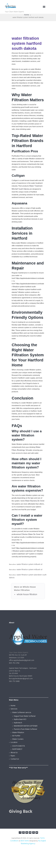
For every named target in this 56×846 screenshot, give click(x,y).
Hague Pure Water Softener (25, 716)
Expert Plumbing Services (19, 686)
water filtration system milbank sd (29, 564)
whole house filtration (27, 594)
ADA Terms (24, 840)
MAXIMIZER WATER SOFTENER (25, 726)
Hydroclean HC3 (20, 719)
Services (14, 709)
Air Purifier (16, 735)
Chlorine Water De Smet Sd (32, 534)
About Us (14, 752)
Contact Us (15, 759)
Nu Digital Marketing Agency (33, 842)
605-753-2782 (14, 663)
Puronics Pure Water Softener (25, 729)
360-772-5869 (14, 681)
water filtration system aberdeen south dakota (27, 576)
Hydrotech (18, 722)
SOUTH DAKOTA (18, 746)
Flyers (13, 755)
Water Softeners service (21, 712)
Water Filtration (18, 732)
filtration (16, 287)
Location (14, 742)
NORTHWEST (17, 749)
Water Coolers (17, 739)
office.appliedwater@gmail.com (21, 660)
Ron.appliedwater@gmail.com (21, 678)
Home (26, 15)
